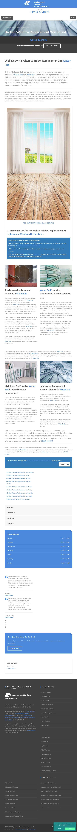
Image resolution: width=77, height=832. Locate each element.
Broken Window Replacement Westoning (19, 490)
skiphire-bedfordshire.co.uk (49, 791)
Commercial (11, 513)
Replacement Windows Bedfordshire (18, 499)
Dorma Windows (46, 754)
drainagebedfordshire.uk (48, 783)
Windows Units (45, 762)
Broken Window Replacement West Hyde (19, 487)
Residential (10, 518)
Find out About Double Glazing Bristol (38, 223)
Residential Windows (47, 704)
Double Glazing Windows (48, 713)
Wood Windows (10, 791)
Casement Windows (11, 795)
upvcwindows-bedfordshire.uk (50, 803)
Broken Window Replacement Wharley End (20, 493)
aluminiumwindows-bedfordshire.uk (52, 795)
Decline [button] (59, 828)
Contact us (10, 523)
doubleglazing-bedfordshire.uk (50, 799)
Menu (73, 17)
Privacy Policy (31, 829)
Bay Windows (45, 746)
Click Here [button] (65, 825)
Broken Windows (46, 766)
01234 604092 (39, 40)
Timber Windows (46, 692)
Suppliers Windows (11, 808)
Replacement (45, 700)
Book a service (7, 17)
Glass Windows (45, 717)
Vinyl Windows (9, 783)
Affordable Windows (11, 799)
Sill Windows (44, 742)
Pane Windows (45, 737)
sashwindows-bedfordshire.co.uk (51, 787)
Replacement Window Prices (14, 816)
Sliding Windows (10, 803)
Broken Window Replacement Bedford (19, 478)
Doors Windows (45, 721)
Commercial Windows (47, 709)
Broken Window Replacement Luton (18, 475)
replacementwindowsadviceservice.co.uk (53, 808)
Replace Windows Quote (48, 771)
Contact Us (64, 464)
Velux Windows (45, 750)
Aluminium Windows (11, 787)
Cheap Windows (46, 758)
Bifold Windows (45, 725)
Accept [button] (70, 828)
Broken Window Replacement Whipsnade (19, 496)
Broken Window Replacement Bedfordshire (20, 472)
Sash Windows (45, 696)
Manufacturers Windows (13, 812)
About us (10, 507)
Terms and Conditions (21, 829)
